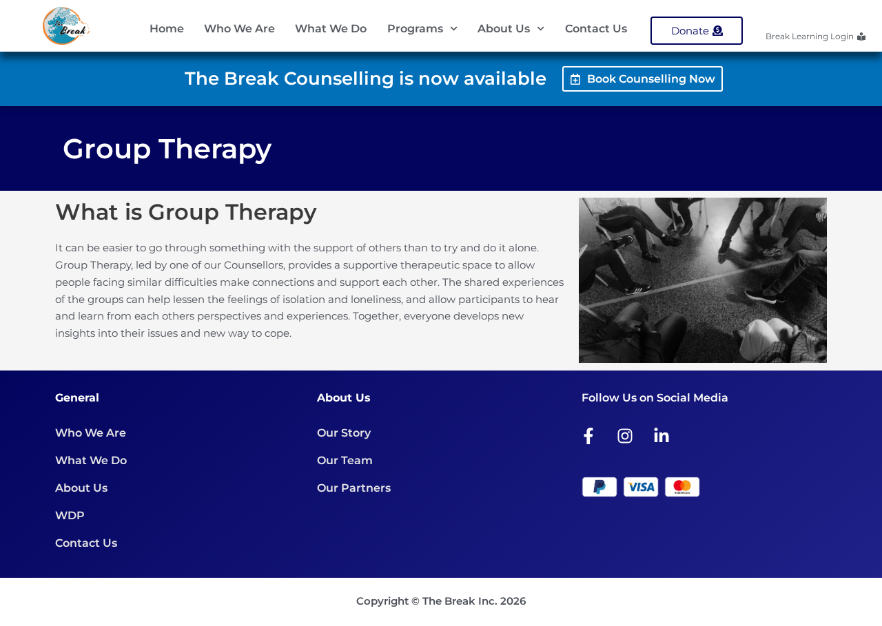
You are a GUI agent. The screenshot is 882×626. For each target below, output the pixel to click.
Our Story (344, 432)
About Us (504, 28)
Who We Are (239, 28)
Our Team (345, 460)
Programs (415, 28)
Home (167, 28)
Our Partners (354, 487)
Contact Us (596, 28)
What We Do (331, 28)
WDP (70, 515)
